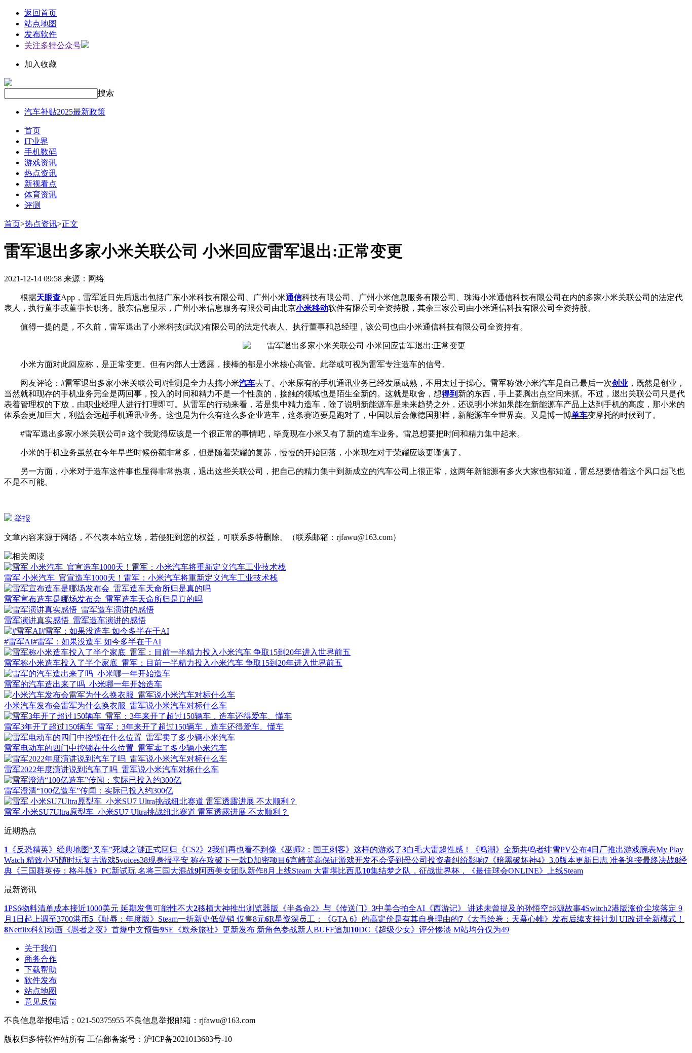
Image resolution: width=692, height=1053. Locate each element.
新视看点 (40, 183)
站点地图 (40, 23)
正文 (70, 224)
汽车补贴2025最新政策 (64, 111)
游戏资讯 (40, 162)
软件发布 (40, 980)
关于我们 (40, 948)
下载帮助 (40, 969)
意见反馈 (40, 1001)
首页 (32, 130)
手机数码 (40, 152)
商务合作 (40, 959)
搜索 (106, 93)
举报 (21, 518)
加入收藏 (40, 64)
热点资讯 (40, 173)
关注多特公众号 (52, 45)
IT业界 (36, 141)
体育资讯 (40, 194)
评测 (32, 205)
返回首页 (40, 13)
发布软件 (40, 34)
